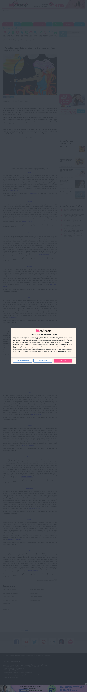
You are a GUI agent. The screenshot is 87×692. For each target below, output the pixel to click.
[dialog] (43, 346)
